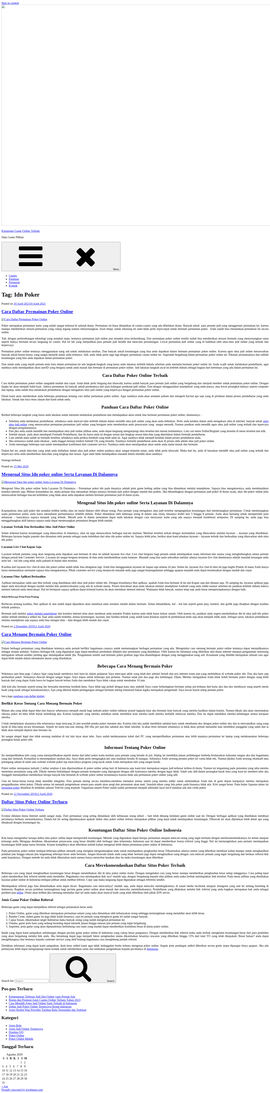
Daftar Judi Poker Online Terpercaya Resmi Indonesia (40, 1006)
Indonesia (152, 949)
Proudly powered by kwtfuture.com (22, 1089)
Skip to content (10, 3)
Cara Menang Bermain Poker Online (36, 634)
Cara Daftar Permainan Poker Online (37, 311)
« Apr (4, 1086)
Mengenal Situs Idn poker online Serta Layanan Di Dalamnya (59, 474)
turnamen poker (10, 787)
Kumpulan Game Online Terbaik (20, 231)
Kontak (13, 285)
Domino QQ (16, 1032)
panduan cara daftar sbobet (28, 696)
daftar (20, 892)
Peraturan (14, 282)
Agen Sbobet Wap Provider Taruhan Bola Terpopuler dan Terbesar (47, 1009)
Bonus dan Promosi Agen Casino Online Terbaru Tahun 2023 (44, 1000)
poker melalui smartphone (42, 613)
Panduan (14, 279)
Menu (116, 269)
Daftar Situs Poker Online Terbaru (34, 801)
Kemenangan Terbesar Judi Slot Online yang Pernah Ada (42, 996)
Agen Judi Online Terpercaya (26, 1028)
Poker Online (16, 1035)
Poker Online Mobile (21, 1038)
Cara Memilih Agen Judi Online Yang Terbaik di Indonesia (43, 1003)
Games (13, 275)
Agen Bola (15, 1025)
